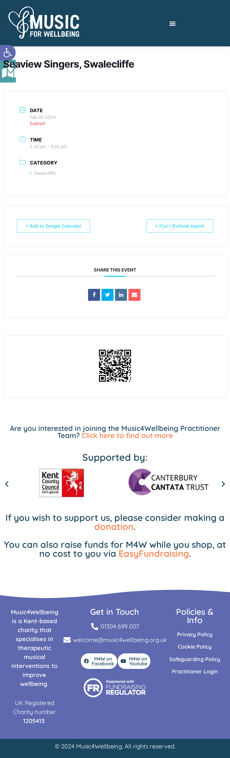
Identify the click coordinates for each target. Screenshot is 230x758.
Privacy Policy (194, 634)
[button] (8, 52)
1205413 (34, 721)
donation (114, 526)
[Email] (134, 295)
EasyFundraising (154, 553)
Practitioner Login (195, 671)
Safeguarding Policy (194, 659)
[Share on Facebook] (94, 295)
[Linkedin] (121, 295)
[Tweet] (108, 295)
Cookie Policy (194, 646)
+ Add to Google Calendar (53, 226)
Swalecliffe (44, 173)
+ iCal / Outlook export (180, 226)
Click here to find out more (127, 435)
